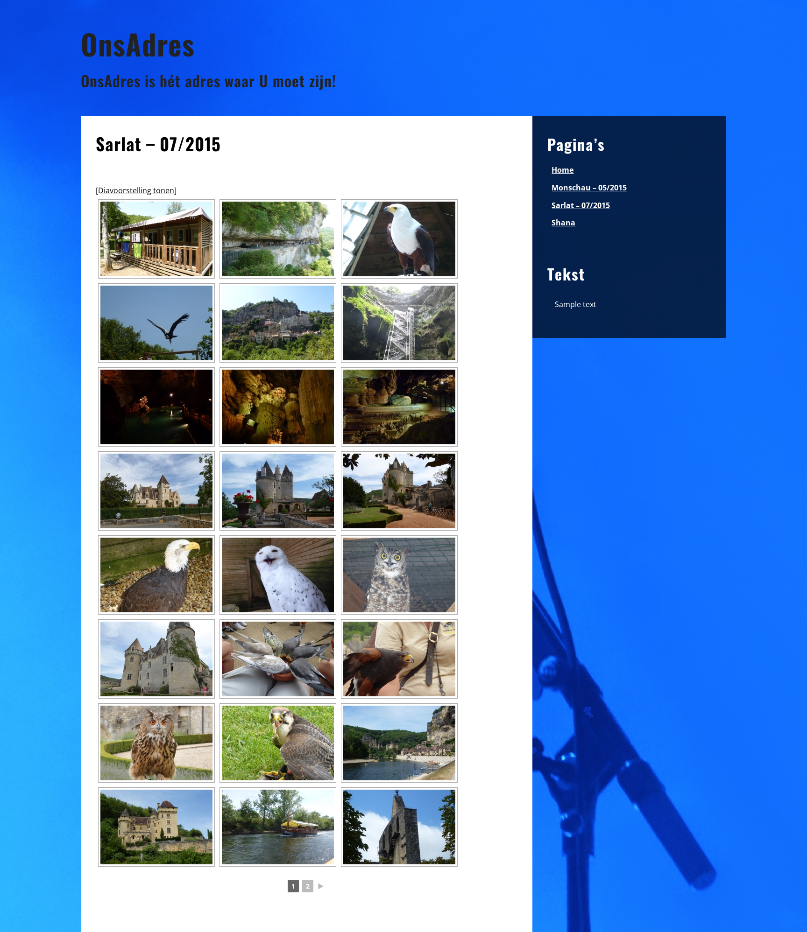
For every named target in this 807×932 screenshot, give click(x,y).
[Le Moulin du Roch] (156, 239)
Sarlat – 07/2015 (581, 205)
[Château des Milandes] (156, 491)
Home (562, 170)
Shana (563, 222)
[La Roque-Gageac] (399, 743)
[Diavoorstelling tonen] (136, 190)
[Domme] (399, 827)
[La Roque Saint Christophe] (278, 239)
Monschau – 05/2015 (589, 187)
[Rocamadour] (278, 323)
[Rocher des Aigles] (399, 239)
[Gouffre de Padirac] (399, 323)
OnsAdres (138, 43)
